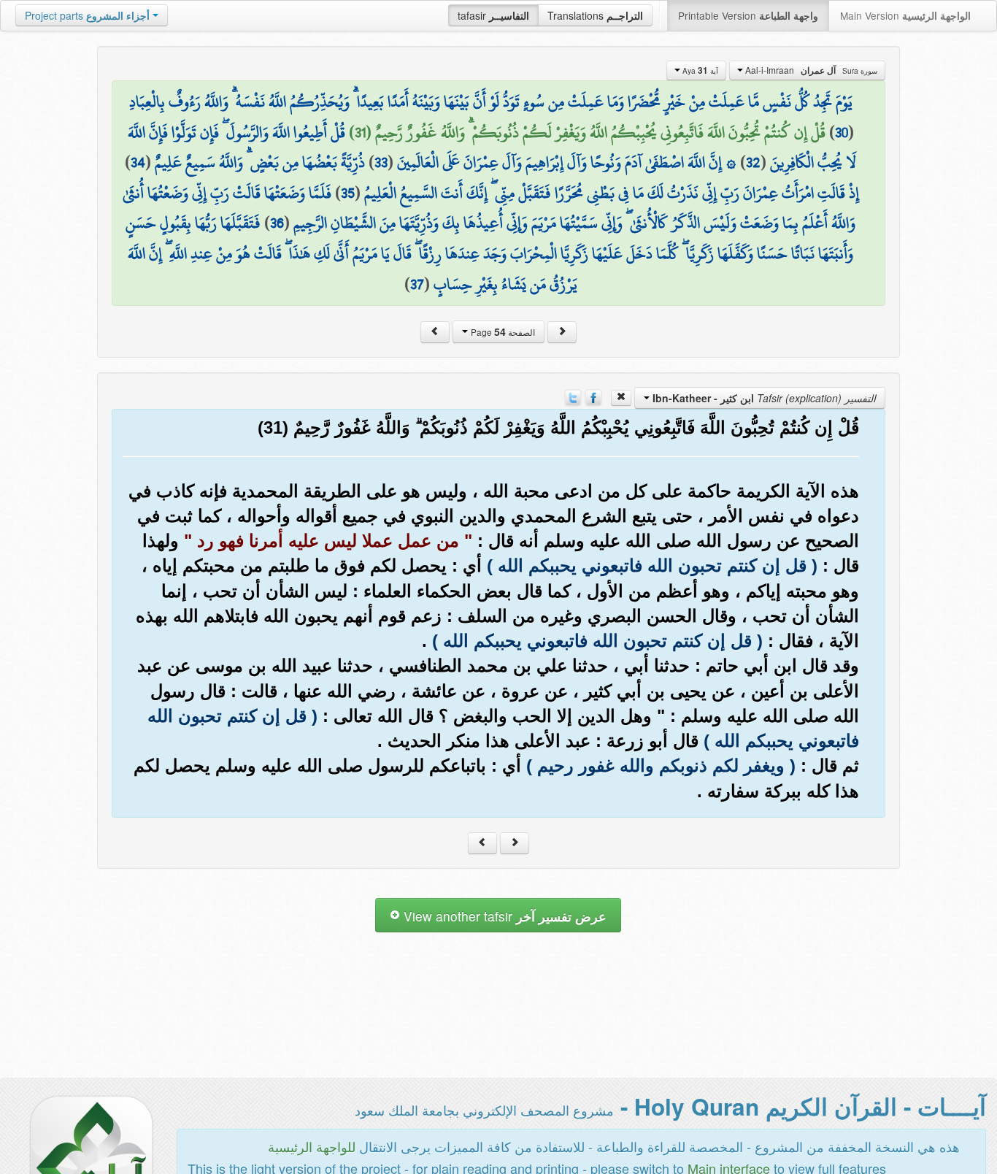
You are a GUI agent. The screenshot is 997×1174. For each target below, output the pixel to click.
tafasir (493, 15)
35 (348, 193)
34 (138, 162)
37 (417, 284)
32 (753, 162)
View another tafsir (503, 916)
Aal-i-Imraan (810, 70)
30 (841, 132)
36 (277, 223)
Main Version (905, 15)
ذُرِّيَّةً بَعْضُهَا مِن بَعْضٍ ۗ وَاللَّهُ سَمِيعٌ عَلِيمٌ (260, 162)
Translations (595, 15)
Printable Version (748, 15)
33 (381, 162)
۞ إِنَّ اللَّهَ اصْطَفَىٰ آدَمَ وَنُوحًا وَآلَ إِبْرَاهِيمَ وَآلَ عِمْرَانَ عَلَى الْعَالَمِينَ (566, 162)
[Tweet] (573, 396)
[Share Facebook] (593, 396)
